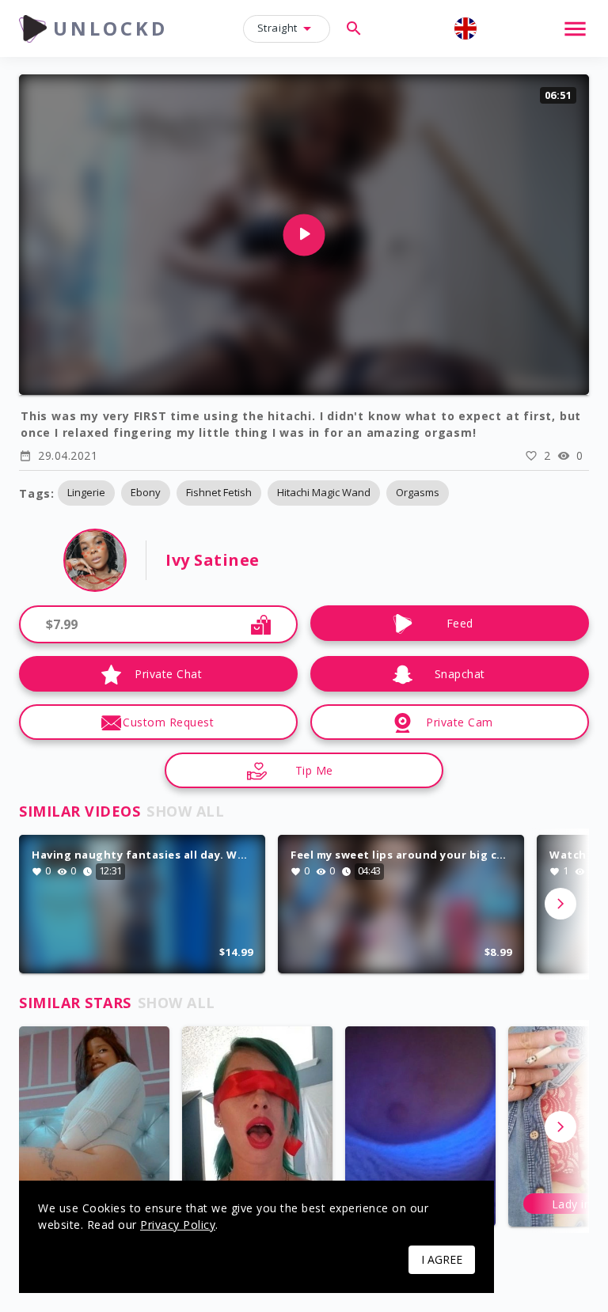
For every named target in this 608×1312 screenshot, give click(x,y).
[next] (560, 904)
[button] (86, 493)
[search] (354, 28)
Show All (185, 811)
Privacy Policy (177, 1224)
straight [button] (277, 28)
